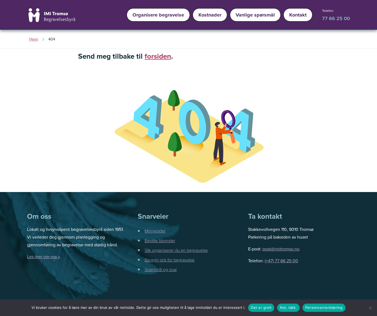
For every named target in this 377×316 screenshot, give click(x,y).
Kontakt (298, 14)
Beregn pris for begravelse (170, 260)
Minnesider (155, 231)
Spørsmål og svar (161, 269)
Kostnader (209, 14)
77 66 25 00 (336, 18)
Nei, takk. (288, 307)
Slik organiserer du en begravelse (176, 250)
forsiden (158, 56)
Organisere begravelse (158, 14)
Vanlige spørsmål (255, 14)
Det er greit (261, 307)
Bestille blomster (160, 240)
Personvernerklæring (324, 307)
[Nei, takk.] (370, 307)
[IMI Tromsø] (51, 15)
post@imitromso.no (280, 249)
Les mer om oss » (43, 256)
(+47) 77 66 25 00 (281, 261)
